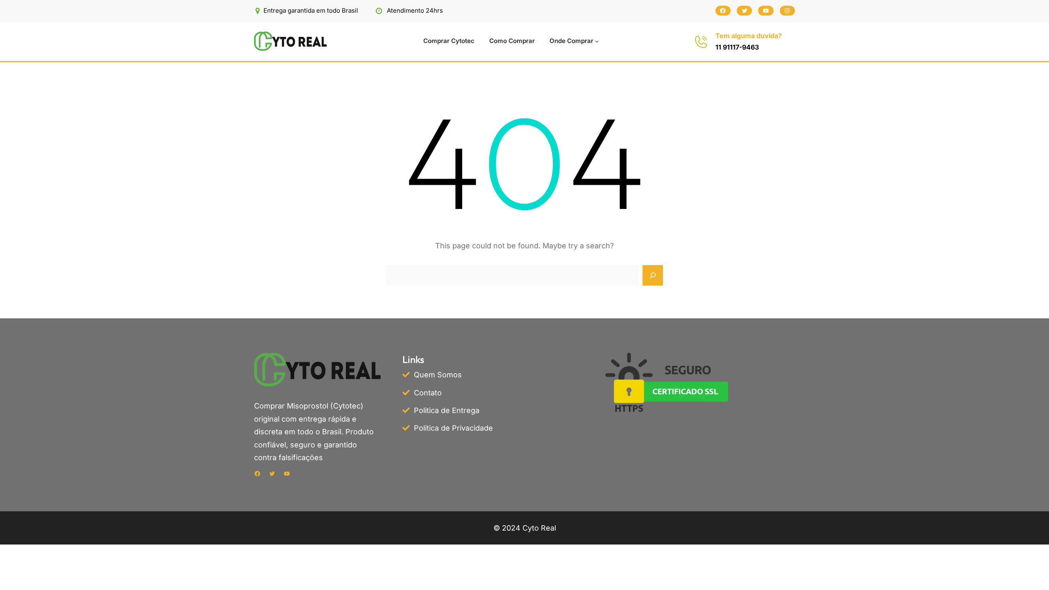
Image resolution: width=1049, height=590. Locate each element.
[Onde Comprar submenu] (597, 41)
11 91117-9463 (737, 47)
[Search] (653, 275)
